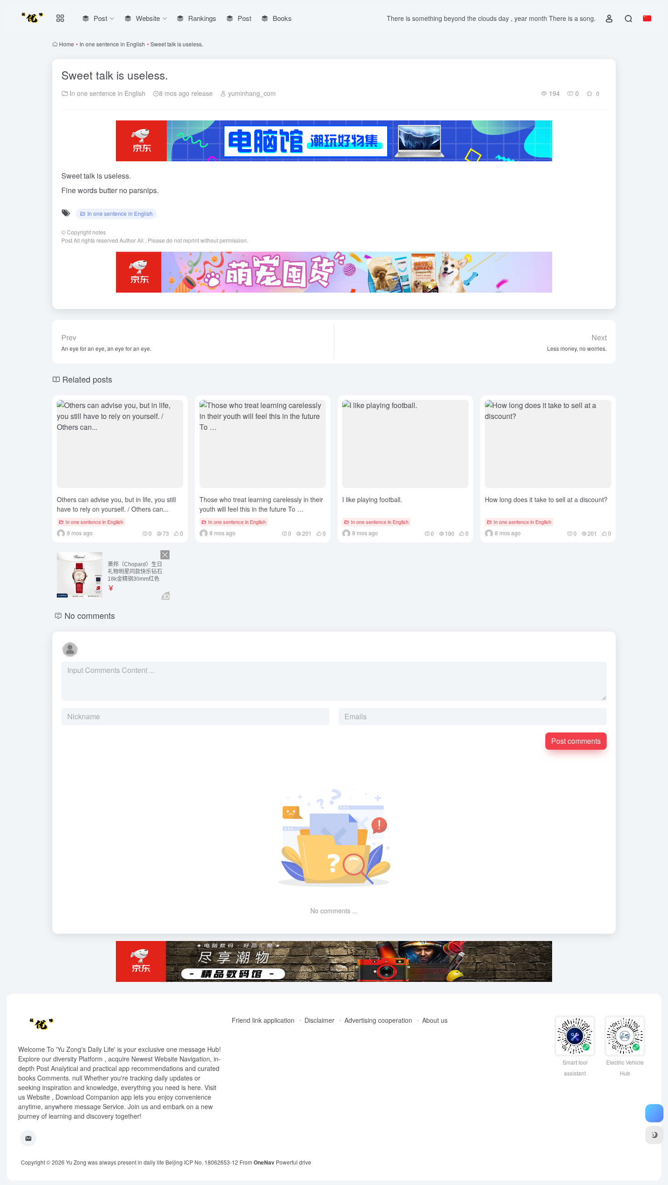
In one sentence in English (112, 44)
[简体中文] (647, 18)
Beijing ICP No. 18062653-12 (201, 1162)
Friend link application (263, 1020)
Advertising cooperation (378, 1020)
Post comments (576, 741)
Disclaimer (319, 1020)
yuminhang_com (251, 93)
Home (66, 44)
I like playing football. (372, 499)
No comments (90, 615)
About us (435, 1020)
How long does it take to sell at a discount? (546, 499)
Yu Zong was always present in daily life (115, 1162)
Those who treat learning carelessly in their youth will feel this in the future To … (261, 504)
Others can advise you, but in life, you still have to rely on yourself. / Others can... (116, 504)
